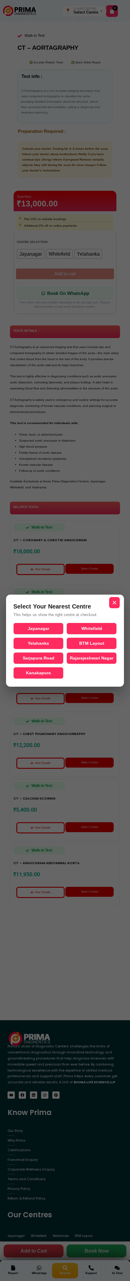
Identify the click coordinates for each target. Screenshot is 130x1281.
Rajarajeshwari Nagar (91, 658)
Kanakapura (38, 672)
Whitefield (91, 628)
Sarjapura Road (38, 658)
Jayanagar (38, 628)
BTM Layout (91, 643)
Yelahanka (38, 643)
